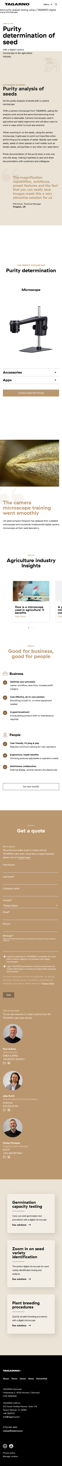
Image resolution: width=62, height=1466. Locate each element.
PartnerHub (41, 1378)
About (6, 1378)
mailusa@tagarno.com (13, 1430)
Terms (14, 1378)
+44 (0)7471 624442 (13, 1059)
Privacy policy (9, 1453)
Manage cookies (10, 1456)
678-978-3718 (10, 1106)
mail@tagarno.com (11, 1417)
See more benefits (31, 786)
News (31, 1378)
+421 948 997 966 (12, 1153)
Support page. (24, 857)
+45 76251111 (9, 1413)
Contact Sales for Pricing (31, 393)
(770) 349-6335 (10, 1427)
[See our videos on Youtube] (12, 1446)
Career (23, 1378)
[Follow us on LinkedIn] (6, 1446)
